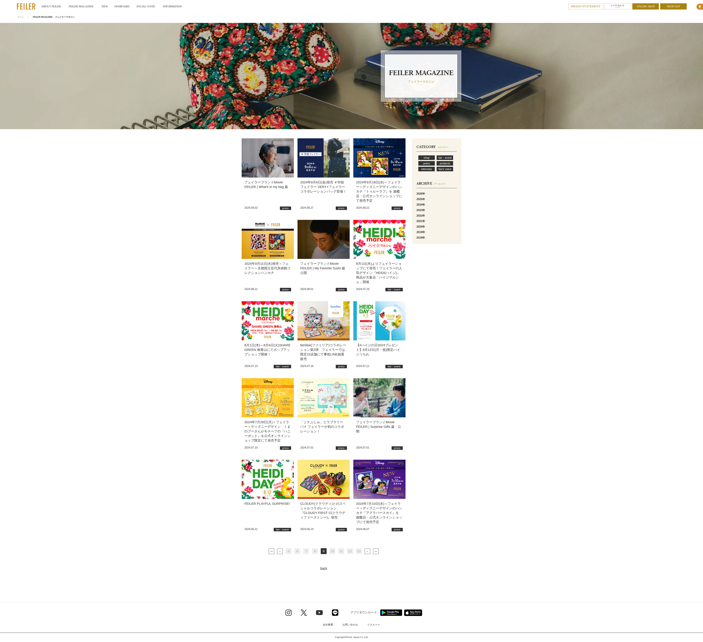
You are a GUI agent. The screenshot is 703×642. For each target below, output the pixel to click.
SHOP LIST (673, 6)
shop (426, 157)
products (445, 163)
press (426, 163)
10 (332, 551)
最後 (376, 551)
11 (341, 551)
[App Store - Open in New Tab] (413, 612)
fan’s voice (444, 169)
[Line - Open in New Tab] (335, 612)
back (323, 568)
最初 (271, 551)
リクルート (373, 624)
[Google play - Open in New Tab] (391, 612)
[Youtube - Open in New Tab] (319, 612)
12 (350, 551)
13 (359, 551)
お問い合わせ (350, 624)
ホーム (20, 17)
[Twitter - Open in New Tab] (304, 613)
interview (426, 169)
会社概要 (328, 624)
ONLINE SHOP (646, 6)
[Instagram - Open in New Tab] (288, 613)
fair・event (444, 157)
